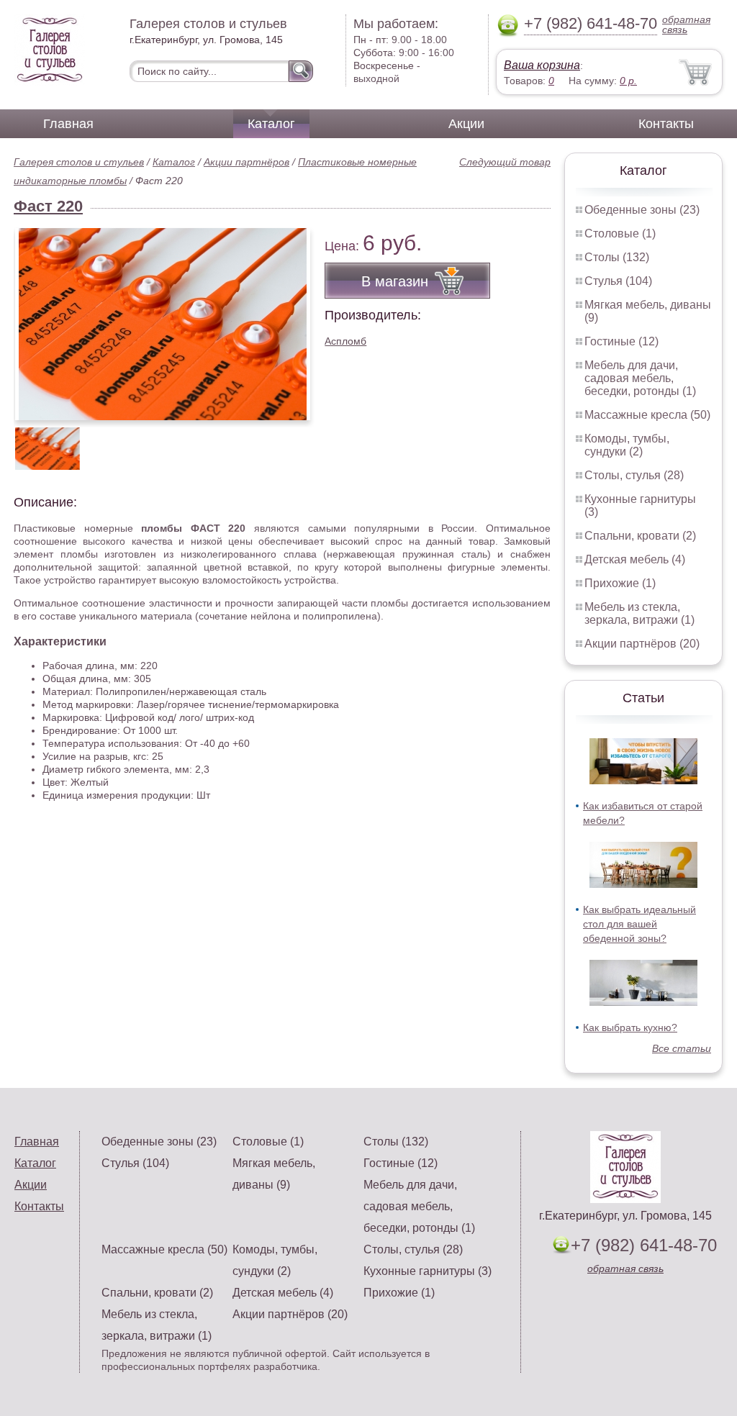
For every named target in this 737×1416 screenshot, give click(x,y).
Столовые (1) (620, 233)
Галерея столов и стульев (79, 162)
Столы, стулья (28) (634, 475)
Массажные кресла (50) (647, 415)
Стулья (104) (618, 281)
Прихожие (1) (620, 583)
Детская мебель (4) (634, 559)
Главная (68, 124)
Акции (466, 124)
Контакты (666, 124)
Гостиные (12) (621, 341)
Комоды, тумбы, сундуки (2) (626, 445)
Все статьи (681, 1048)
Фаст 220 (48, 206)
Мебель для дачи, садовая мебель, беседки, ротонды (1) (640, 378)
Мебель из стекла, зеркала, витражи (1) (639, 613)
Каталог (271, 124)
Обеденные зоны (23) (642, 210)
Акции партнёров (246, 162)
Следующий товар (505, 162)
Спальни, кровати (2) (640, 536)
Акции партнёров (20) (642, 643)
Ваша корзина (542, 65)
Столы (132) (616, 257)
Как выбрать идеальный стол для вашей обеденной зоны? (639, 924)
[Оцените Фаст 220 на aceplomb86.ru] (162, 324)
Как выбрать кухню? (630, 1027)
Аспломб (345, 341)
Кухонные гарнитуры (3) (427, 1271)
